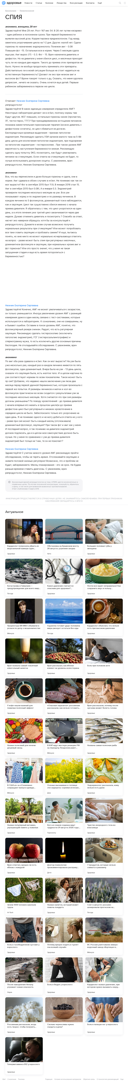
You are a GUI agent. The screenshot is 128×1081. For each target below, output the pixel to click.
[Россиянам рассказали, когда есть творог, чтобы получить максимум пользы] (24, 1016)
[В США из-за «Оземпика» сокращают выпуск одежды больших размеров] (24, 776)
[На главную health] (14, 3)
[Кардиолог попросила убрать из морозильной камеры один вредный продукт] (24, 537)
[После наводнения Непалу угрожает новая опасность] (24, 976)
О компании (12, 1079)
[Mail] (4, 3)
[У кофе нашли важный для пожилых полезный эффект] (24, 697)
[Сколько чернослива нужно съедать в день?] (64, 1016)
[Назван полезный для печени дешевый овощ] (24, 737)
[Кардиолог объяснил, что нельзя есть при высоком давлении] (104, 617)
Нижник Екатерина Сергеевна (32, 101)
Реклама (21, 1079)
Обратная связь (89, 1079)
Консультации (10, 11)
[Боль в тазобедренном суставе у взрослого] (24, 936)
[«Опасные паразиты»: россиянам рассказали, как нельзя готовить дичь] (64, 697)
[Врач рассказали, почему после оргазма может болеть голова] (104, 697)
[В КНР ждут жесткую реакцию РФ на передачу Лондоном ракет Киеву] (64, 737)
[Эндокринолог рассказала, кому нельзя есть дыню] (104, 776)
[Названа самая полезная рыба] (104, 737)
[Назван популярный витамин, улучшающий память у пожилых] (24, 816)
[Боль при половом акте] (104, 657)
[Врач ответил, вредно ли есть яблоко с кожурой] (24, 856)
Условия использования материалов (67, 1079)
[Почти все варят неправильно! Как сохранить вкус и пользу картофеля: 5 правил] (104, 577)
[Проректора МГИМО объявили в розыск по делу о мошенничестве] (24, 617)
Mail (4, 1079)
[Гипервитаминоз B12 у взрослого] (24, 1056)
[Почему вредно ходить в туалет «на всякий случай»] (64, 936)
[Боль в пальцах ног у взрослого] (104, 1016)
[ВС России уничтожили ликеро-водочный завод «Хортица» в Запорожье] (104, 936)
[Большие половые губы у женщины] (104, 537)
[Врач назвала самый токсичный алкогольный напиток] (24, 657)
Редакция (48, 1079)
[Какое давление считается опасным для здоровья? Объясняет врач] (64, 577)
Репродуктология (27, 11)
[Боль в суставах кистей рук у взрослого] (104, 1056)
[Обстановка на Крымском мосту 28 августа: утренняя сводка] (64, 537)
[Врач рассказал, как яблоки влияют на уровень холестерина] (64, 657)
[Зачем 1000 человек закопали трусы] (24, 896)
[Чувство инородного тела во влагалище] (104, 816)
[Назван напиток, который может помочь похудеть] (64, 896)
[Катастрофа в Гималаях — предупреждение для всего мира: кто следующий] (24, 577)
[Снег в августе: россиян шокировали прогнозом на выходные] (104, 896)
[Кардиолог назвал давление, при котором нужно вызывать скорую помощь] (104, 976)
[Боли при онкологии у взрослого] (64, 1056)
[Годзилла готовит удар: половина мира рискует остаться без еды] (64, 617)
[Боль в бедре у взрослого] (64, 976)
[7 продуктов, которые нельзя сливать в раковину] (104, 856)
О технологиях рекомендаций (107, 1079)
